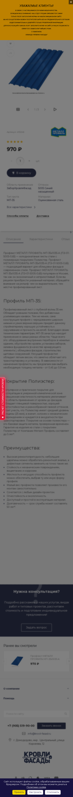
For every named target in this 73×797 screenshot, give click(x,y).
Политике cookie (36, 787)
